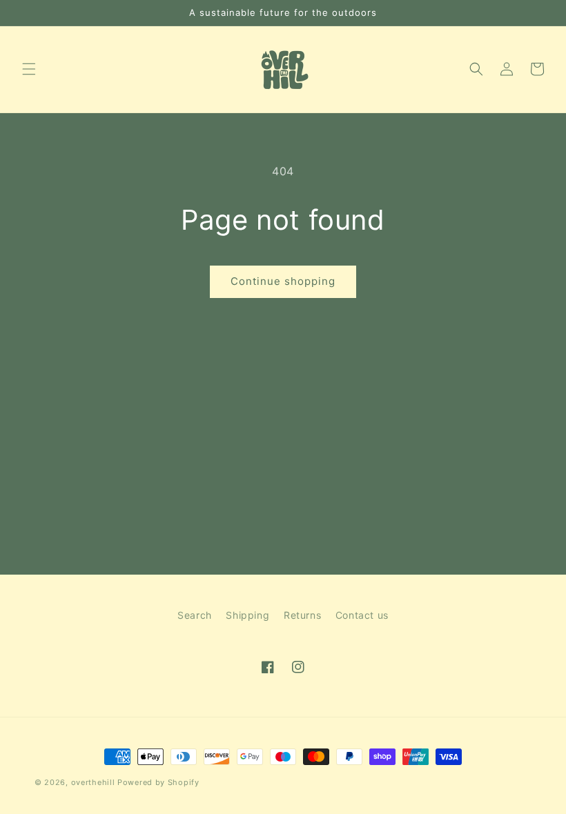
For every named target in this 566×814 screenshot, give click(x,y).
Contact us (362, 615)
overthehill (93, 782)
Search (194, 615)
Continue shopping (283, 281)
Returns (302, 615)
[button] (29, 69)
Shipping (247, 615)
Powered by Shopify (158, 782)
